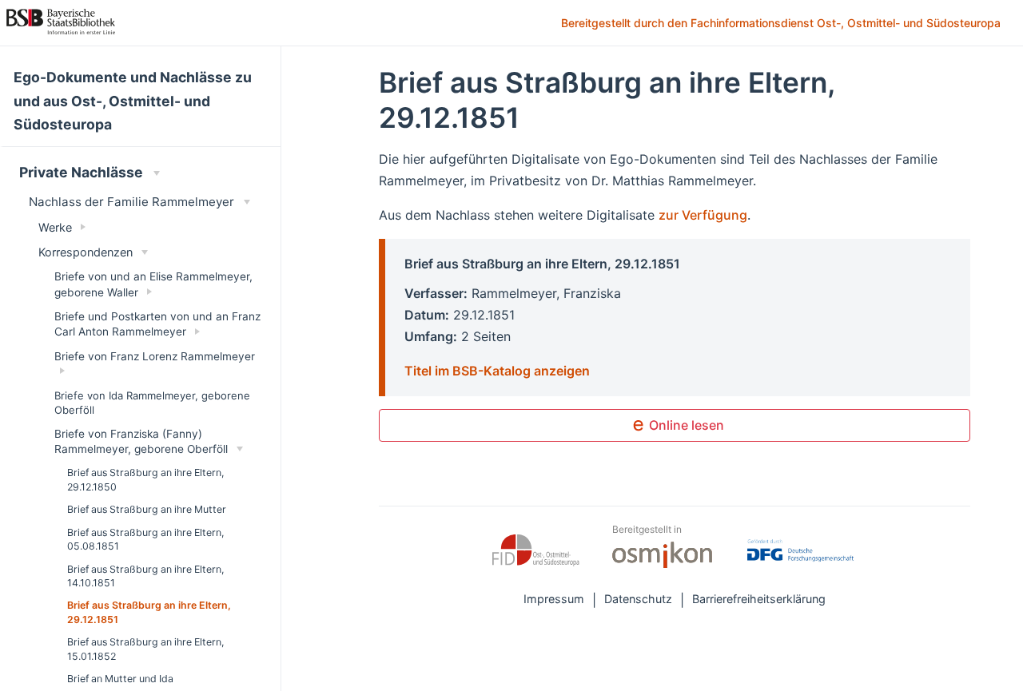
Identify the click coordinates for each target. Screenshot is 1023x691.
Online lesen (685, 425)
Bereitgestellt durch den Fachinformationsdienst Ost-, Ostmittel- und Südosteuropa (782, 24)
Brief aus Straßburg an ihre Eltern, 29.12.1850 (145, 479)
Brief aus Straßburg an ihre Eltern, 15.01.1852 (145, 648)
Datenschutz (638, 599)
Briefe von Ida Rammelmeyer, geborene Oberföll (152, 402)
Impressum (553, 599)
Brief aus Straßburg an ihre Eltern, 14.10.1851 (145, 576)
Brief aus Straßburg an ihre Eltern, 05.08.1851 (145, 539)
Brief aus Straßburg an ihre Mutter (146, 509)
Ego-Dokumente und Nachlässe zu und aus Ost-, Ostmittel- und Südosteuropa (133, 101)
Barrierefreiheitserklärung (759, 599)
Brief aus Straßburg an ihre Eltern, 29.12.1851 (149, 612)
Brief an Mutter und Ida (120, 679)
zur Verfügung (703, 215)
